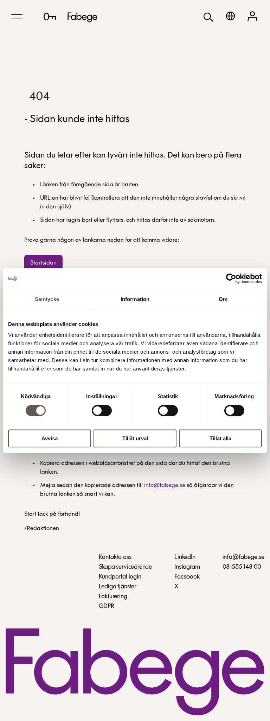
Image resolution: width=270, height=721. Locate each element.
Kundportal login (120, 577)
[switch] (102, 410)
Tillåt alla (220, 438)
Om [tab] (223, 299)
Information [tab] (135, 299)
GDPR (106, 606)
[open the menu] (16, 16)
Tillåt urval (135, 438)
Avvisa (49, 438)
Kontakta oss (115, 557)
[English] (230, 16)
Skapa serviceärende (125, 567)
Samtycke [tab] (47, 299)
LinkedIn (184, 557)
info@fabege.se (164, 485)
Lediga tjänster (117, 587)
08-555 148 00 (242, 567)
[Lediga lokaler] (49, 16)
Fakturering (113, 597)
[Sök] (208, 16)
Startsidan (43, 263)
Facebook (187, 577)
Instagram (187, 567)
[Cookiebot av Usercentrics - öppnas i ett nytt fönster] (231, 278)
